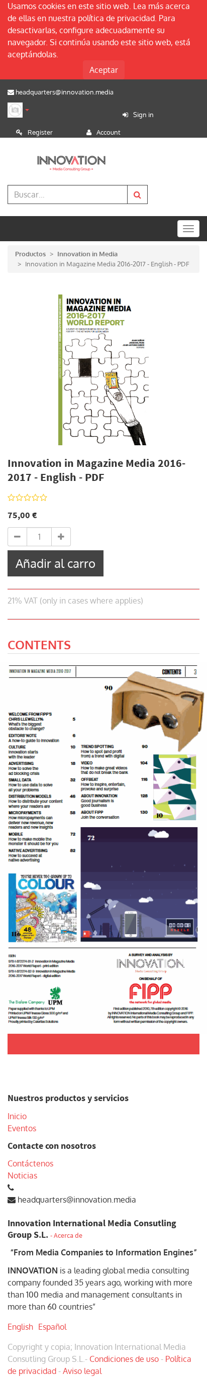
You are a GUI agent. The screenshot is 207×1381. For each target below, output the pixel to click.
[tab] (39, 646)
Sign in (143, 115)
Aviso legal (82, 1371)
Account (108, 132)
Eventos (22, 1128)
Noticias (22, 1175)
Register (40, 132)
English (20, 1327)
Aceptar (103, 70)
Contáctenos (30, 1163)
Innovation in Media (87, 254)
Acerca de (68, 1235)
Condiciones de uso (124, 1359)
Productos (30, 254)
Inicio (17, 1116)
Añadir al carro (55, 563)
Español (52, 1327)
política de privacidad (116, 18)
